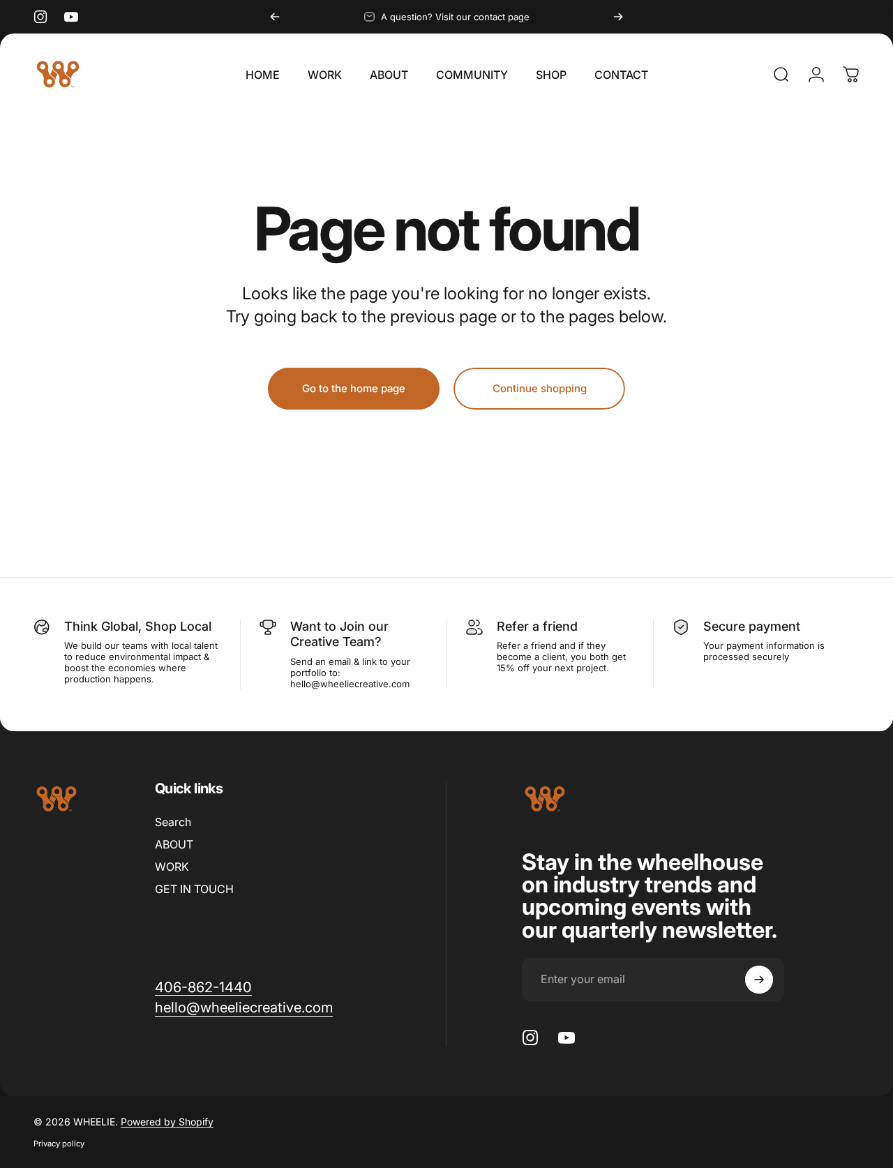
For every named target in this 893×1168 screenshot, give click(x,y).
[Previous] (275, 16)
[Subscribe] (759, 980)
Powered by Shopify (167, 1122)
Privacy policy (58, 1143)
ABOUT (174, 844)
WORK (172, 867)
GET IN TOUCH (194, 889)
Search (173, 822)
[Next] (618, 16)
